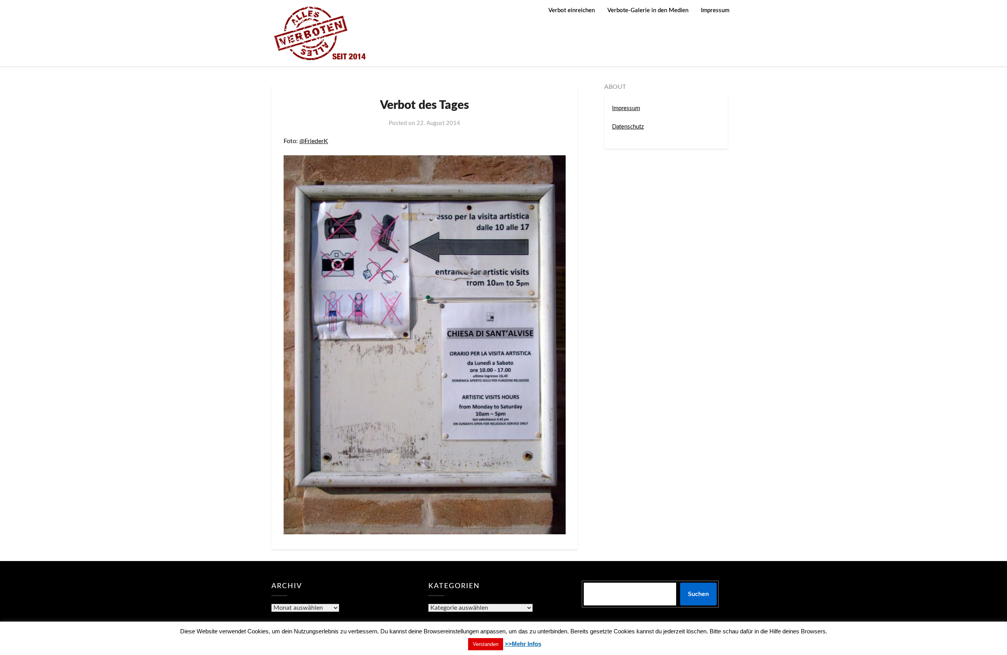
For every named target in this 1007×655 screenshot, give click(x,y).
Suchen (698, 594)
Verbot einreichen (571, 10)
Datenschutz (628, 127)
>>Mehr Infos (523, 643)
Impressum (715, 10)
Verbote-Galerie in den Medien (647, 10)
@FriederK (313, 141)
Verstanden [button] (485, 644)
